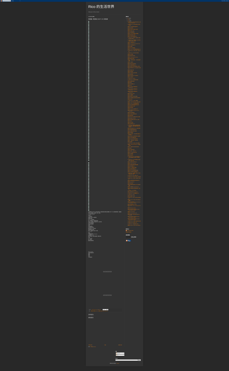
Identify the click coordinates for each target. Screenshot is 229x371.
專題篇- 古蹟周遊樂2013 (131, 42)
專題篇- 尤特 (130, 85)
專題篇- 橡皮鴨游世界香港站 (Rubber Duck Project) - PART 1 (133, 219)
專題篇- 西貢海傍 (130, 71)
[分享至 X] (105, 309)
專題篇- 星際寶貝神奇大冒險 (132, 131)
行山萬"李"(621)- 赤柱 (131, 194)
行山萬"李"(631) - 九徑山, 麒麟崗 (133, 100)
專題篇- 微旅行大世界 (131, 93)
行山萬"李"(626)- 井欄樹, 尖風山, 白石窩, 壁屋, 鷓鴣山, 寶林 (134, 173)
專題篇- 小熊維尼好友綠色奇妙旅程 (133, 146)
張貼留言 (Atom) (93, 346)
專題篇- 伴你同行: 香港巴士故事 (133, 29)
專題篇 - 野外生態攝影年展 (132, 137)
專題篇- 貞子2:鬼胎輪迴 (131, 47)
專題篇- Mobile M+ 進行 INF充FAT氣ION (134, 225)
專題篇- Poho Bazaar (131, 181)
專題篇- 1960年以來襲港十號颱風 (133, 33)
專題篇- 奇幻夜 (130, 99)
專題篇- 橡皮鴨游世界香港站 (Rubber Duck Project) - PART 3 (133, 210)
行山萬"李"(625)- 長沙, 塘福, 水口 (133, 175)
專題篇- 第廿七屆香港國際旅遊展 (133, 170)
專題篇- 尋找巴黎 (130, 107)
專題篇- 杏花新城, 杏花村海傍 (132, 72)
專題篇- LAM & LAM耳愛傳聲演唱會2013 (134, 49)
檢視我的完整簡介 (129, 232)
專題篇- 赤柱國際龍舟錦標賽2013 (133, 171)
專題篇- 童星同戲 (130, 74)
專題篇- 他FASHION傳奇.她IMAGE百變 (134, 116)
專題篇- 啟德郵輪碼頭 (131, 32)
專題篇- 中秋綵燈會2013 (131, 45)
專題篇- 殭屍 (130, 82)
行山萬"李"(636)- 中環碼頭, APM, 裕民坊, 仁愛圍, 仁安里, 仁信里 (134, 40)
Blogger (118, 363)
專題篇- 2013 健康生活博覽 (132, 167)
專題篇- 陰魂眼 (130, 46)
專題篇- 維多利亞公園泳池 (132, 63)
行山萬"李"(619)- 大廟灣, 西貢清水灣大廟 (134, 221)
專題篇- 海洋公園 (130, 122)
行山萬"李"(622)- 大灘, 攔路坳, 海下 (133, 193)
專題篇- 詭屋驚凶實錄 (131, 81)
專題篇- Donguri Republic (132, 163)
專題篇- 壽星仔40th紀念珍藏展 (132, 96)
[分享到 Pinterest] (107, 309)
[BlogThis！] (104, 309)
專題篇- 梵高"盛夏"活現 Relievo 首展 (133, 119)
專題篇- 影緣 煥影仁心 (131, 166)
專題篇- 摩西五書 (130, 183)
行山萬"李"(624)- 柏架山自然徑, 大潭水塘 (134, 176)
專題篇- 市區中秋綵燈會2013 (132, 36)
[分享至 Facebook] (106, 309)
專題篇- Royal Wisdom (131, 211)
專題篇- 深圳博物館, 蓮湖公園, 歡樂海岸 (134, 97)
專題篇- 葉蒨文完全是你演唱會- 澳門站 (134, 66)
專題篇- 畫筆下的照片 (131, 58)
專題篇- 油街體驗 (130, 153)
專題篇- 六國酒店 (130, 62)
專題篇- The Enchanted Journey (133, 57)
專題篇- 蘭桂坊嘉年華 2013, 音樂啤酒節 (134, 128)
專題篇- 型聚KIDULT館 (131, 106)
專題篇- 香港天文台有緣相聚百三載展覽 (134, 136)
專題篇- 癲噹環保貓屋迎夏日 (132, 129)
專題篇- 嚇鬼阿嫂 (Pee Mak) (132, 204)
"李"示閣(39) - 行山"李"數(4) (132, 190)
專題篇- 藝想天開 (130, 115)
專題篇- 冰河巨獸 (130, 54)
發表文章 (118, 353)
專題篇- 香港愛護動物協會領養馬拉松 (133, 180)
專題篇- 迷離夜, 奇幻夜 (131, 196)
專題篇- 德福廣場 (130, 132)
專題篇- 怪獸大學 (130, 155)
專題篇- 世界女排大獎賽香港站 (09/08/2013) (132, 92)
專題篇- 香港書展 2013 (131, 123)
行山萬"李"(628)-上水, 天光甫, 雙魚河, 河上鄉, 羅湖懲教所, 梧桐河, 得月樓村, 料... (134, 157)
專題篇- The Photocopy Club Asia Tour (134, 43)
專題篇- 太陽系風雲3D (131, 149)
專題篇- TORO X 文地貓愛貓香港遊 (133, 103)
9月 (128, 20)
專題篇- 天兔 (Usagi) (131, 30)
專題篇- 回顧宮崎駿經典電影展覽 (133, 164)
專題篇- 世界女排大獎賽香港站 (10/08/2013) (132, 89)
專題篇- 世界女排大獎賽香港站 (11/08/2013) (132, 87)
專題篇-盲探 (129, 148)
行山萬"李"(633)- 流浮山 (131, 78)
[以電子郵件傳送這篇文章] (103, 309)
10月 (128, 19)
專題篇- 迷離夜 (130, 141)
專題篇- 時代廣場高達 (131, 112)
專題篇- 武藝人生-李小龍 (131, 118)
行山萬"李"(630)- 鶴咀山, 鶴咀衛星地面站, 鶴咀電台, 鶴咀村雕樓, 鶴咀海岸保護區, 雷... (134, 126)
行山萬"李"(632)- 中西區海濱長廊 (133, 79)
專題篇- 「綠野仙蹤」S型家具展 (133, 140)
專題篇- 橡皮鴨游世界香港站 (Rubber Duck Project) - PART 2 (133, 217)
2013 (128, 18)
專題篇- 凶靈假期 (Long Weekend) (133, 186)
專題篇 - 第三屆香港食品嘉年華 (133, 26)
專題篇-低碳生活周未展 (131, 55)
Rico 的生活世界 (101, 7)
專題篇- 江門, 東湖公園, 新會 (132, 152)
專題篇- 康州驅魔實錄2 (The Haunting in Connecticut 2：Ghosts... (134, 202)
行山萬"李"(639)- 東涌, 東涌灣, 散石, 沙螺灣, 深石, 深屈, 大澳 (134, 22)
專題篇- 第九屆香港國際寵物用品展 (133, 104)
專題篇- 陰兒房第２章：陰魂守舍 (133, 75)
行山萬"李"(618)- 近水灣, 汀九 (132, 222)
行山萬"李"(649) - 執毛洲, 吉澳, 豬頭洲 (134, 143)
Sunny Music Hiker (130, 230)
